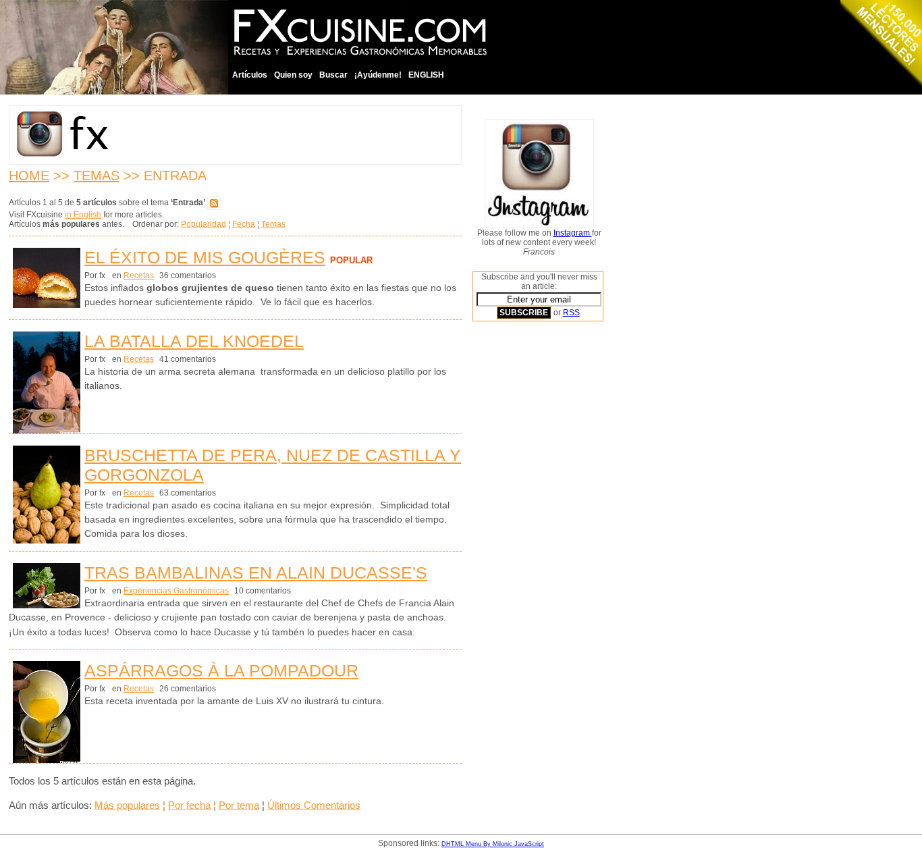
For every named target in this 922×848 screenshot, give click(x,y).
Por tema (239, 805)
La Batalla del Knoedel (194, 341)
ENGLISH (426, 75)
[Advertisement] (526, 536)
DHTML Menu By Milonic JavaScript (492, 844)
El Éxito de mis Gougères (204, 257)
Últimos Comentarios (313, 805)
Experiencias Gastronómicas (176, 590)
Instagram (572, 233)
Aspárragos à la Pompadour (221, 670)
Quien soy (293, 75)
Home (29, 175)
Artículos (249, 75)
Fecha (243, 224)
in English (83, 214)
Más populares (127, 805)
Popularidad (203, 224)
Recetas (139, 275)
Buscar (333, 75)
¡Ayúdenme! (378, 75)
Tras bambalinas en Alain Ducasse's (255, 572)
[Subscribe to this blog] (214, 202)
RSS (571, 312)
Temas (96, 175)
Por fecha (189, 805)
